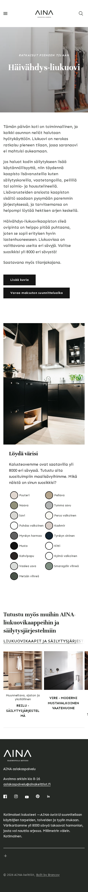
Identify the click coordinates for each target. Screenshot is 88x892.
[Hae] (81, 13)
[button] (19, 280)
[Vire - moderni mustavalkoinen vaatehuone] (63, 670)
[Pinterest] (41, 796)
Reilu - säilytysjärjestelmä (22, 711)
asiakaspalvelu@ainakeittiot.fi (27, 784)
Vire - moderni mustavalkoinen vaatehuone (63, 703)
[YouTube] (30, 797)
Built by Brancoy (48, 874)
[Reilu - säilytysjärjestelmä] (22, 670)
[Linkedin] (52, 796)
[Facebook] (8, 796)
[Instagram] (19, 796)
